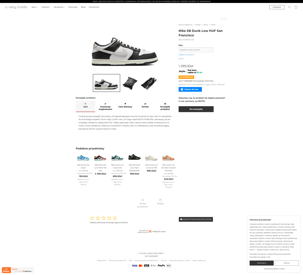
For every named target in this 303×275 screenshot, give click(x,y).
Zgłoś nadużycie (199, 260)
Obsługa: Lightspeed (151, 272)
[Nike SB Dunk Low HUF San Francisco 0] (106, 83)
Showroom (94, 7)
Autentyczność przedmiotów (146, 260)
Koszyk (160, 203)
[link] (274, 268)
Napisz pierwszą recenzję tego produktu (109, 222)
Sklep (198, 25)
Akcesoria (59, 7)
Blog (83, 7)
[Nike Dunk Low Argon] (83, 157)
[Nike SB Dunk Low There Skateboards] (134, 157)
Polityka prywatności (117, 260)
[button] (16, 7)
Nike (213, 25)
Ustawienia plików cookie (179, 260)
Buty (34, 7)
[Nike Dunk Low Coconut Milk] (151, 157)
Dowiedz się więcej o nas (260, 257)
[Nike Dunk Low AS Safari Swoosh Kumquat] (168, 157)
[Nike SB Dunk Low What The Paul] (100, 157)
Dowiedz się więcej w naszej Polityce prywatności (270, 254)
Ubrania (45, 7)
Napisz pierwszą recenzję (197, 219)
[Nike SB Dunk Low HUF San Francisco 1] (130, 83)
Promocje (72, 7)
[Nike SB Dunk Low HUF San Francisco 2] (149, 83)
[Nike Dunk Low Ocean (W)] (117, 157)
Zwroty (164, 260)
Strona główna (185, 25)
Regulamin (101, 260)
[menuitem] (222, 19)
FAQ (130, 260)
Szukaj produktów (142, 205)
